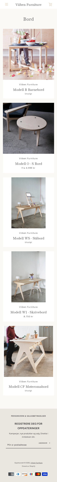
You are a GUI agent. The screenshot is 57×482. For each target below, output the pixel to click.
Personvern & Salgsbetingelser (28, 416)
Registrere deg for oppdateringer (28, 426)
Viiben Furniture (28, 4)
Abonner (43, 443)
